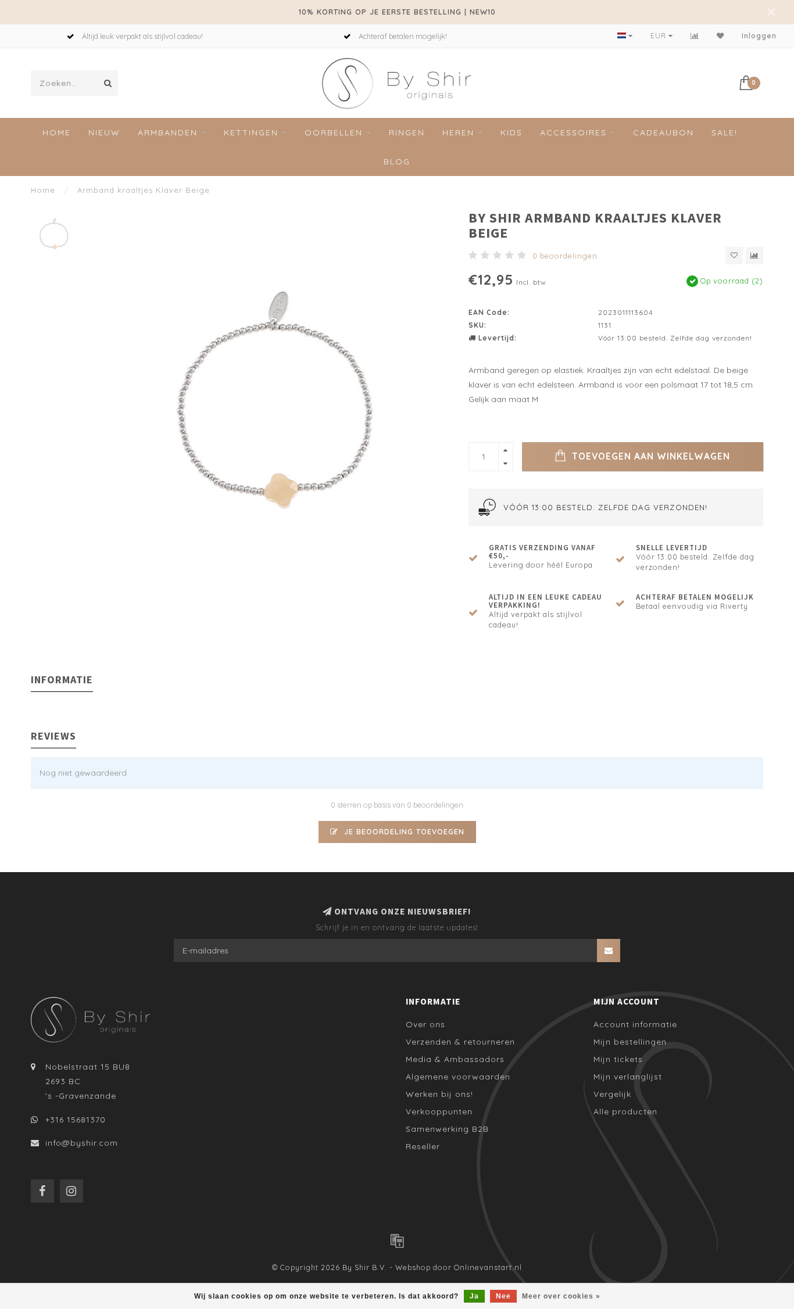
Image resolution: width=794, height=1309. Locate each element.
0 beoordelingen (565, 255)
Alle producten (625, 1111)
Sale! (724, 132)
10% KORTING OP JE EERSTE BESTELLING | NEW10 (397, 11)
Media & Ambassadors (455, 1059)
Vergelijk (612, 1094)
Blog (397, 161)
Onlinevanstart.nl (488, 1267)
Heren (458, 132)
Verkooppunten (439, 1111)
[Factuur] (397, 1240)
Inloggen (759, 35)
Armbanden (168, 132)
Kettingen (251, 132)
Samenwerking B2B (447, 1129)
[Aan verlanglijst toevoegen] (734, 255)
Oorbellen (334, 132)
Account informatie (635, 1024)
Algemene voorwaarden (458, 1076)
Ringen (407, 132)
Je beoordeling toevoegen (402, 831)
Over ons (425, 1024)
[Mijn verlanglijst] (720, 35)
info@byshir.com (81, 1143)
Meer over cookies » (561, 1296)
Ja (474, 1296)
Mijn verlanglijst (627, 1076)
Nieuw (104, 132)
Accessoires (573, 132)
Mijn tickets (618, 1059)
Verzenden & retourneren (460, 1042)
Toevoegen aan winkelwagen (649, 456)
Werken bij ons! (439, 1094)
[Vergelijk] (695, 35)
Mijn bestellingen (630, 1042)
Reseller (423, 1146)
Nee (503, 1296)
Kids (511, 132)
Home (56, 132)
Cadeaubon (663, 132)
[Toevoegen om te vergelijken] (754, 255)
